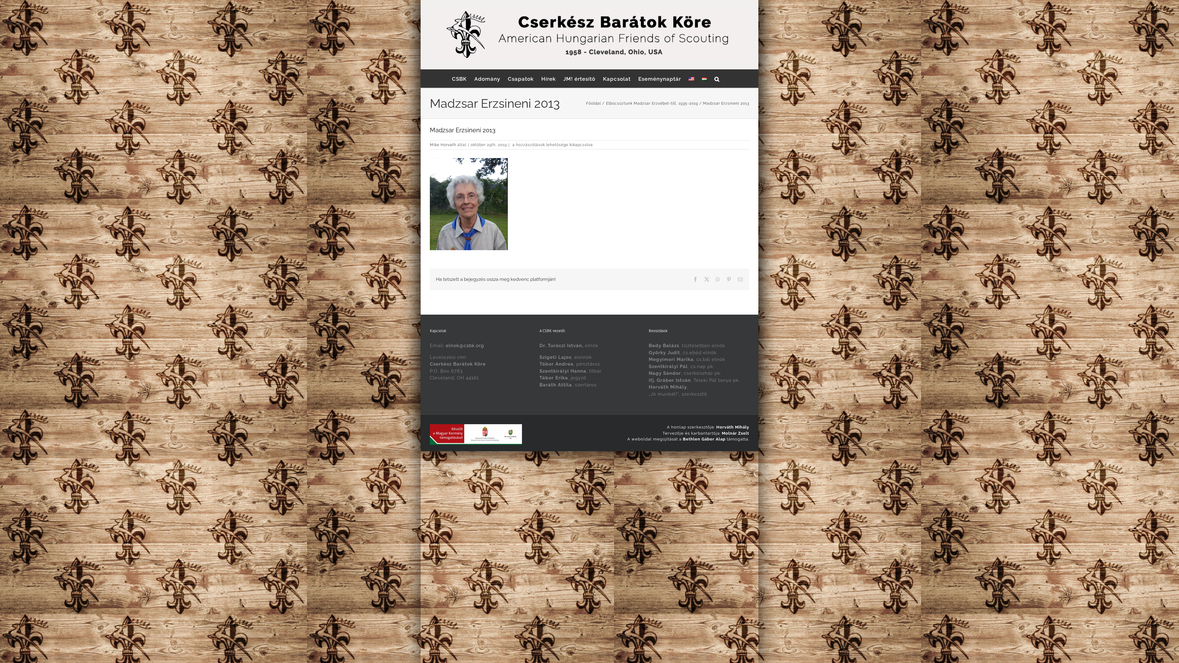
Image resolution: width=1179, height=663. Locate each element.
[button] (717, 78)
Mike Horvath (443, 145)
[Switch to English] (691, 78)
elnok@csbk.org (465, 345)
